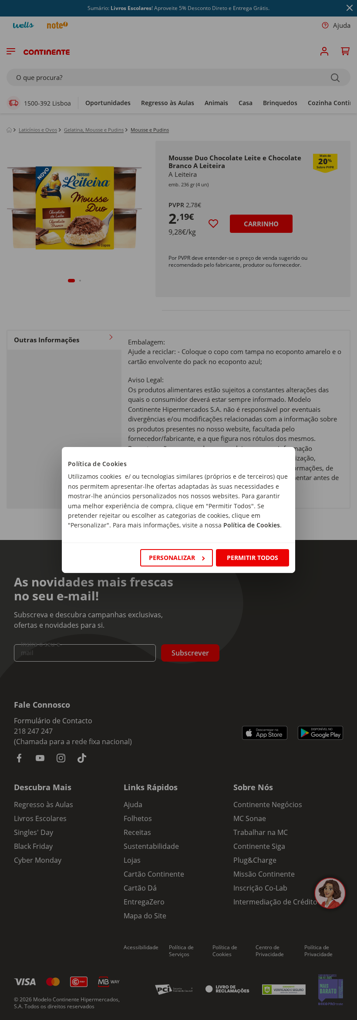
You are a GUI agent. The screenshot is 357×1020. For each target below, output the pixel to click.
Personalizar (172, 557)
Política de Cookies (251, 525)
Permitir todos (252, 557)
